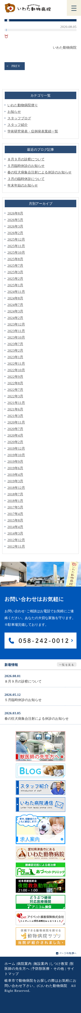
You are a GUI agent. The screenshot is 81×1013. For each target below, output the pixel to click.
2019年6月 (15, 468)
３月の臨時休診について (26, 179)
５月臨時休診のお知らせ (26, 166)
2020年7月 (15, 429)
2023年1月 (15, 357)
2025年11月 (16, 246)
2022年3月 (15, 396)
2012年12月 (16, 540)
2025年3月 (15, 272)
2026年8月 (15, 213)
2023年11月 (16, 331)
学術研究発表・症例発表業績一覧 (32, 131)
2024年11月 (16, 292)
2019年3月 (15, 481)
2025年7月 (15, 265)
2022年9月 (15, 376)
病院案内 (24, 963)
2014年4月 (15, 527)
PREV (15, 66)
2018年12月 (16, 487)
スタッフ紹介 (17, 125)
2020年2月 (15, 442)
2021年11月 (16, 403)
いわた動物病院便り (22, 105)
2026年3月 (15, 226)
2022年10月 (16, 370)
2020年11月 (16, 422)
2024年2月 (15, 318)
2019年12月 (16, 448)
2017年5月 (15, 507)
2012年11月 (16, 546)
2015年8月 (15, 520)
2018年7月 (15, 494)
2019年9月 (15, 461)
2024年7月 (15, 305)
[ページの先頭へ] (66, 953)
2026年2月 (15, 233)
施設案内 (41, 963)
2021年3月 (15, 416)
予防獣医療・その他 (48, 968)
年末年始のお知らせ (22, 185)
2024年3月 (15, 311)
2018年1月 (15, 501)
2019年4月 (15, 474)
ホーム (9, 963)
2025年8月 (15, 259)
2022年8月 (15, 383)
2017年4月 (15, 514)
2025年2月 (15, 278)
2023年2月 (15, 350)
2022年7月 (15, 390)
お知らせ (14, 112)
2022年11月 (16, 363)
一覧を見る (66, 664)
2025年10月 (16, 252)
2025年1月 (15, 285)
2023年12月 (16, 324)
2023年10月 (16, 337)
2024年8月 (15, 298)
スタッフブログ (19, 118)
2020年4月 (15, 435)
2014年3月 (15, 533)
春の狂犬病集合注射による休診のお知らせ (39, 172)
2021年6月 (15, 409)
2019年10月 (16, 455)
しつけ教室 (59, 963)
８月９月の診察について (26, 159)
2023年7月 (15, 344)
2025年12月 (16, 239)
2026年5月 (15, 220)
